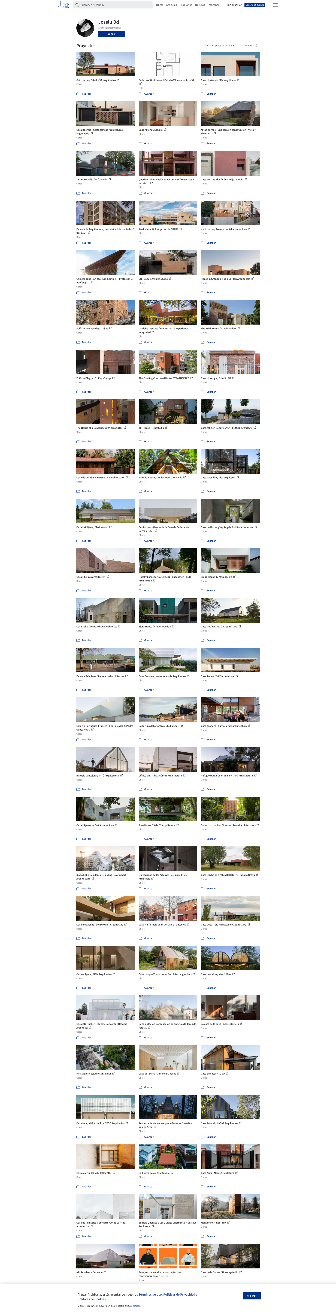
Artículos (171, 5)
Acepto (252, 1296)
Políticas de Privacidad (179, 1294)
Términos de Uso (150, 1294)
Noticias (200, 5)
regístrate (135, 1306)
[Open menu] (275, 5)
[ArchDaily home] (63, 4)
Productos (186, 5)
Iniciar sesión (234, 5)
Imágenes (213, 5)
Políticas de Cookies (92, 1299)
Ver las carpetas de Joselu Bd (220, 45)
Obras (159, 5)
